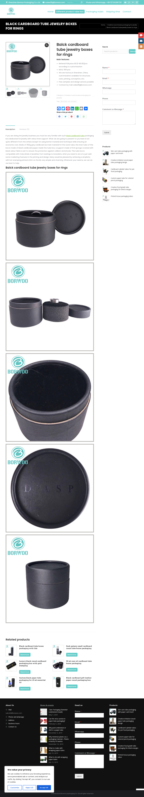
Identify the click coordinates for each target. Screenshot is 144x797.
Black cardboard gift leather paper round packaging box (78, 679)
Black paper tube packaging (68, 101)
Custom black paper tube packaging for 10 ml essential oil (32, 680)
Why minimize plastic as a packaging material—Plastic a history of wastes (59, 739)
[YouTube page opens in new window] (125, 2)
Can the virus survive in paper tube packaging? (57, 720)
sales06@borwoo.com (55, 2)
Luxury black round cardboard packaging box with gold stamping (32, 663)
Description (10, 129)
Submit (106, 132)
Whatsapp (106, 88)
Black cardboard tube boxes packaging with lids (31, 647)
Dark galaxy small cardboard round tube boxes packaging (79, 647)
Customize (14, 787)
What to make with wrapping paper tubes (56, 749)
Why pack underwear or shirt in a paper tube (57, 729)
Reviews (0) (24, 129)
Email (105, 78)
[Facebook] (59, 116)
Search (105, 47)
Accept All (44, 787)
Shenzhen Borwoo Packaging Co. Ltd (24, 2)
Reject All (29, 787)
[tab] (10, 128)
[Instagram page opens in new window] (136, 2)
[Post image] (43, 712)
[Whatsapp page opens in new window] (129, 2)
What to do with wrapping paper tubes (58, 758)
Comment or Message (113, 109)
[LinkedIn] (77, 116)
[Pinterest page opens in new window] (133, 2)
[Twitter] (65, 116)
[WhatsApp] (84, 116)
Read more (24, 655)
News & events (47, 705)
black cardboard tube (75, 135)
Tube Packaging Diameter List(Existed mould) (58, 711)
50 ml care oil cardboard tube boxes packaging (79, 662)
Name (105, 68)
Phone (105, 98)
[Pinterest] (71, 116)
